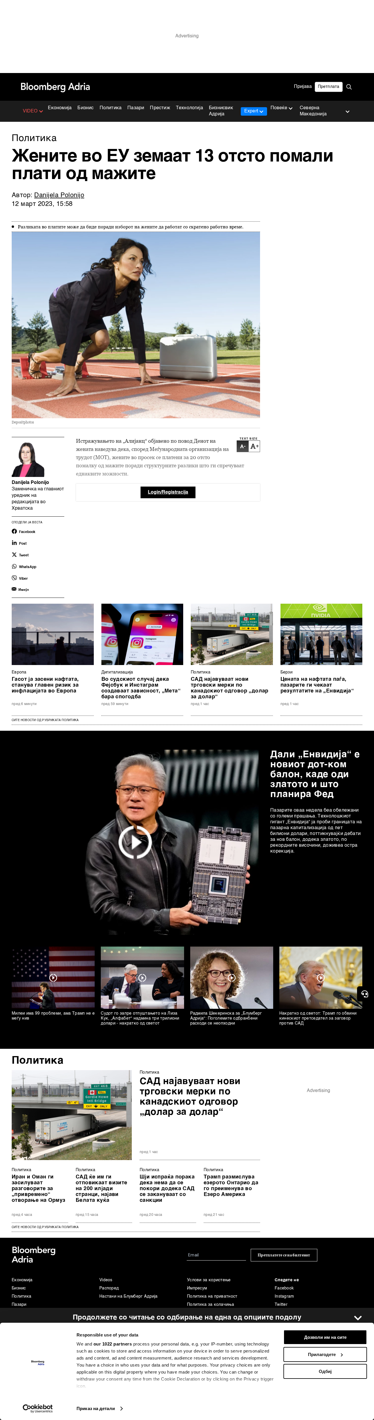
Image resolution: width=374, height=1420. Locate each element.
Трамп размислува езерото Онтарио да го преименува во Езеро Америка (231, 1185)
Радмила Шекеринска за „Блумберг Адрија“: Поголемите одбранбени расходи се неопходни (226, 1018)
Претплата (329, 87)
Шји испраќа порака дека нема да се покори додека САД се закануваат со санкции (167, 1188)
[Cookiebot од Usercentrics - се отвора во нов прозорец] (37, 1408)
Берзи (286, 672)
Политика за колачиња (210, 1305)
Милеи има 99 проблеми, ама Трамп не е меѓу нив (53, 1015)
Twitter (281, 1305)
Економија (60, 108)
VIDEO (30, 111)
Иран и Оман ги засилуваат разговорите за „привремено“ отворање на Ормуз (38, 1188)
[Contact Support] (365, 993)
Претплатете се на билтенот (284, 1255)
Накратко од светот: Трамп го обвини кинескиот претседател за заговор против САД (318, 1018)
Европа (19, 672)
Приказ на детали (96, 1408)
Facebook (284, 1288)
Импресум (197, 1288)
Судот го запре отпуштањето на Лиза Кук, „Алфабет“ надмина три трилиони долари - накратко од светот (140, 1018)
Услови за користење (209, 1280)
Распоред (109, 1288)
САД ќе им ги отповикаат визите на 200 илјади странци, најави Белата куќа (101, 1188)
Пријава (303, 86)
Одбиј (325, 1371)
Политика (111, 108)
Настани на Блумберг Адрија (128, 1296)
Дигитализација (117, 672)
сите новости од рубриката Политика (45, 1227)
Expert (251, 111)
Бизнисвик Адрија (221, 111)
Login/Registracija (168, 492)
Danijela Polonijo (59, 195)
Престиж (160, 108)
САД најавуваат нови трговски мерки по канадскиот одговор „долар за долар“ (230, 688)
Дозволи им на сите (325, 1337)
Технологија (189, 108)
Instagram (284, 1296)
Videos (105, 1280)
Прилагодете (322, 1354)
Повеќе (279, 108)
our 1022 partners (113, 1343)
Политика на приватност (212, 1296)
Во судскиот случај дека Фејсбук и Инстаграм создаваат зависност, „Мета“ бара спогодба (141, 688)
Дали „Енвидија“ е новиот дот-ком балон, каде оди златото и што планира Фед (315, 774)
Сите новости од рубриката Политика (45, 720)
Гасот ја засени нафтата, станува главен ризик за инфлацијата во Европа (45, 685)
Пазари (135, 108)
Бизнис (85, 108)
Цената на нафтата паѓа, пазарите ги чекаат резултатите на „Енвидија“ (317, 685)
